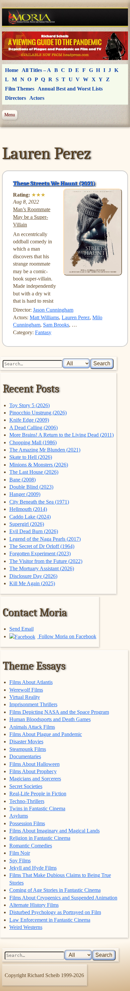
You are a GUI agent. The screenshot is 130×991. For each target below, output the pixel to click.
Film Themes (19, 89)
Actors (36, 98)
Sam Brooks (56, 325)
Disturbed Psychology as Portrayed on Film (55, 912)
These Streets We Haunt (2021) (54, 183)
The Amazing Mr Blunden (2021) (44, 450)
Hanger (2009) (24, 494)
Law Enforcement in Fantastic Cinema (49, 920)
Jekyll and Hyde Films (33, 868)
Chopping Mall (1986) (33, 442)
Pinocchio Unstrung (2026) (38, 412)
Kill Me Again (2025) (32, 583)
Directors (15, 98)
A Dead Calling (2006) (33, 427)
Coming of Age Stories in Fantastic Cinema (55, 890)
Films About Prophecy (33, 771)
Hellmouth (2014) (28, 509)
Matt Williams (44, 317)
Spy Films (20, 860)
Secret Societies (25, 786)
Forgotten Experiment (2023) (40, 553)
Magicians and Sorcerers (35, 778)
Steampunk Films (27, 749)
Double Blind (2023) (31, 487)
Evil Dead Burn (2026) (33, 531)
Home (11, 70)
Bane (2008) (22, 479)
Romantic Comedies (30, 845)
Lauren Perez (76, 317)
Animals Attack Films (32, 727)
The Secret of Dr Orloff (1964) (41, 546)
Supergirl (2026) (26, 524)
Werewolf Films (26, 690)
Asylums (18, 816)
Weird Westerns (25, 927)
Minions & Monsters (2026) (38, 464)
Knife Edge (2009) (29, 420)
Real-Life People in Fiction (37, 793)
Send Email (21, 629)
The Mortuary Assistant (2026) (41, 568)
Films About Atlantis (31, 682)
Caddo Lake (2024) (30, 517)
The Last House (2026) (33, 472)
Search (101, 363)
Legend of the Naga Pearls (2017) (45, 539)
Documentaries (25, 756)
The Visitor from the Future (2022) (45, 561)
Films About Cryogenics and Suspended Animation (63, 897)
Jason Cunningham (53, 310)
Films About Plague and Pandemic (45, 734)
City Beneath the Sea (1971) (39, 502)
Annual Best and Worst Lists (70, 89)
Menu (9, 114)
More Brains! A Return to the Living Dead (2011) (61, 435)
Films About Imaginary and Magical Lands (54, 831)
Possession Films (27, 823)
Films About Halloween (34, 764)
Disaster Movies (26, 741)
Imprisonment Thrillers (33, 704)
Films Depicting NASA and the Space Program (59, 712)
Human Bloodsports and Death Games (50, 719)
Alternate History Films (34, 905)
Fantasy (43, 332)
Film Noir (19, 853)
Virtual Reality (24, 697)
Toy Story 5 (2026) (29, 405)
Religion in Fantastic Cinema (39, 838)
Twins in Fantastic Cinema (37, 808)
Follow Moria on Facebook (66, 636)
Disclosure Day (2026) (33, 576)
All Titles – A (36, 70)
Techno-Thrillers (26, 801)
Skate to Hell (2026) (30, 457)
